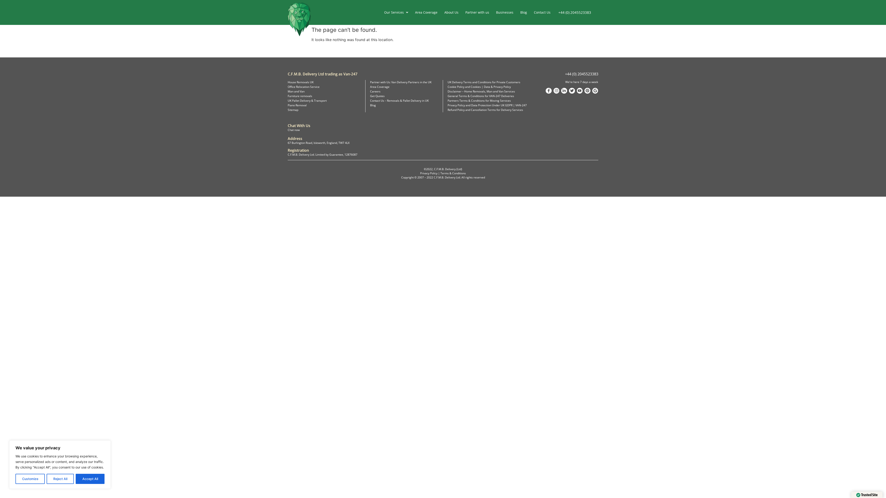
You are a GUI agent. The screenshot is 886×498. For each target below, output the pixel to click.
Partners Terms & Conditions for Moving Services (479, 101)
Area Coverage (426, 12)
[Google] (595, 91)
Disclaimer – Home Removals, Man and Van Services (481, 91)
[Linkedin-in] (564, 91)
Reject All (60, 479)
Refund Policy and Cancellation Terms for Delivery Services (485, 110)
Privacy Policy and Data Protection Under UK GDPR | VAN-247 (487, 105)
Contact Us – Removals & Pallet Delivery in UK (399, 101)
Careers (375, 91)
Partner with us (477, 12)
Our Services (394, 12)
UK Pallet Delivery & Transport (307, 101)
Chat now (294, 130)
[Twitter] (572, 91)
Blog (523, 12)
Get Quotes (377, 96)
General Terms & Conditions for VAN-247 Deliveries (481, 96)
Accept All (90, 479)
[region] (60, 464)
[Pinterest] (587, 91)
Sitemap (293, 110)
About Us (451, 12)
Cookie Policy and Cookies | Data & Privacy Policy (479, 87)
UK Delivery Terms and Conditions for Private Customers (484, 82)
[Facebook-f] (549, 91)
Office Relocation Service (304, 87)
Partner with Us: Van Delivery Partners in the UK (400, 82)
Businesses (504, 12)
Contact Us (542, 12)
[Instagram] (557, 91)
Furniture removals (300, 96)
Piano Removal (297, 105)
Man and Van (296, 91)
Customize (30, 479)
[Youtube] (580, 91)
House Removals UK (301, 82)
